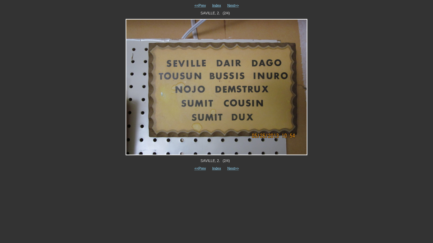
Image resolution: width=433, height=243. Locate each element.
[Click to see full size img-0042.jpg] (216, 87)
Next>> (233, 5)
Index (216, 5)
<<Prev (200, 5)
